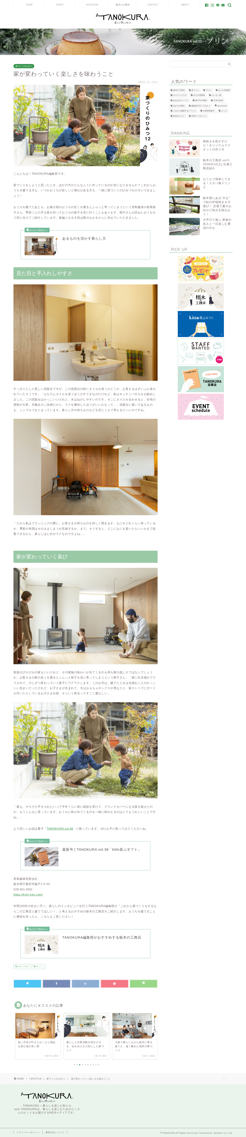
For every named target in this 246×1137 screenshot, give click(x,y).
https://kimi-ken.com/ (28, 894)
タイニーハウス (180, 95)
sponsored (222, 106)
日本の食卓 (218, 100)
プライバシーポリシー (28, 1132)
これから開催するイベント (184, 111)
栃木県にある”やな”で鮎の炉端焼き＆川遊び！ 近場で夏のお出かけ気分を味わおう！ (217, 206)
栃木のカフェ (179, 116)
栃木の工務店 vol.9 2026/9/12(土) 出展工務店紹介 (218, 164)
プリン (209, 90)
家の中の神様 (201, 100)
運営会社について (55, 1132)
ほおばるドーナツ (181, 100)
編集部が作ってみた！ (201, 106)
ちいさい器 (216, 95)
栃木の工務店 (23, 966)
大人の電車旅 (199, 95)
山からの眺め (179, 106)
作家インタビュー (199, 116)
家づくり (40, 966)
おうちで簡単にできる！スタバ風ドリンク (217, 183)
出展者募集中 (208, 111)
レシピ (224, 111)
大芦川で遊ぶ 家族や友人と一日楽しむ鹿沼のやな (217, 223)
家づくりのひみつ (23, 66)
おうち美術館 (224, 90)
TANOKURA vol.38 (60, 828)
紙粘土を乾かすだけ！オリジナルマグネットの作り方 (217, 145)
